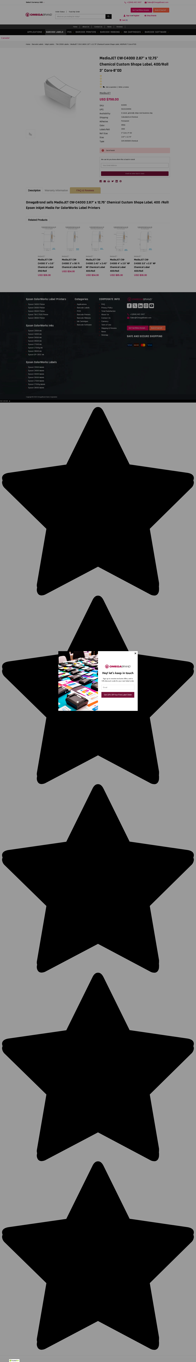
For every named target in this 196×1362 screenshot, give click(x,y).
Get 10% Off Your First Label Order (118, 695)
